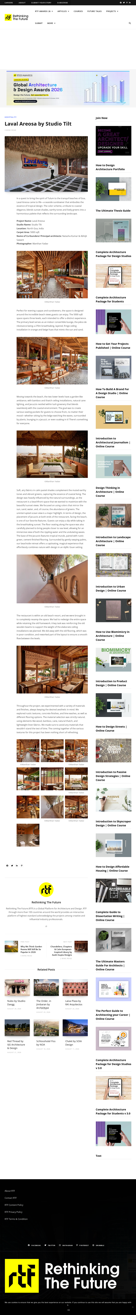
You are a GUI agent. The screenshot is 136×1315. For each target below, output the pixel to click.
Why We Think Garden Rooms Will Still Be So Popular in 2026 (31, 949)
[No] (132, 1307)
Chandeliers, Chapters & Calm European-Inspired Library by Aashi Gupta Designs (61, 950)
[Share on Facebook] (7, 865)
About (22, 2)
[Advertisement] (68, 49)
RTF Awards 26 (43, 11)
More (50, 23)
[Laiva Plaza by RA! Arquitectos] (75, 987)
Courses (78, 11)
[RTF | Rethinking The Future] (18, 17)
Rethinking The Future (46, 902)
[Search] (130, 23)
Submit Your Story (41, 2)
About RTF (10, 1190)
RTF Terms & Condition (16, 1219)
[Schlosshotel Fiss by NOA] (46, 1027)
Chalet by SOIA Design (73, 1042)
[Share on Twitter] (12, 865)
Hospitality (10, 117)
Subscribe (62, 2)
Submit (39, 23)
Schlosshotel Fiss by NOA (46, 1042)
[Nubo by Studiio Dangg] (17, 987)
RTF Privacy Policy (13, 1212)
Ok (68, 1310)
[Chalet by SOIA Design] (75, 1027)
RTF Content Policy (14, 1204)
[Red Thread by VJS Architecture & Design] (17, 1027)
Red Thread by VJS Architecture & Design (16, 1044)
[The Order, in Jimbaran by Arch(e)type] (46, 987)
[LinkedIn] (17, 865)
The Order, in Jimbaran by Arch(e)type (43, 1004)
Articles (62, 11)
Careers (9, 2)
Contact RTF (11, 1197)
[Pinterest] (22, 865)
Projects (111, 11)
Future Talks (94, 11)
